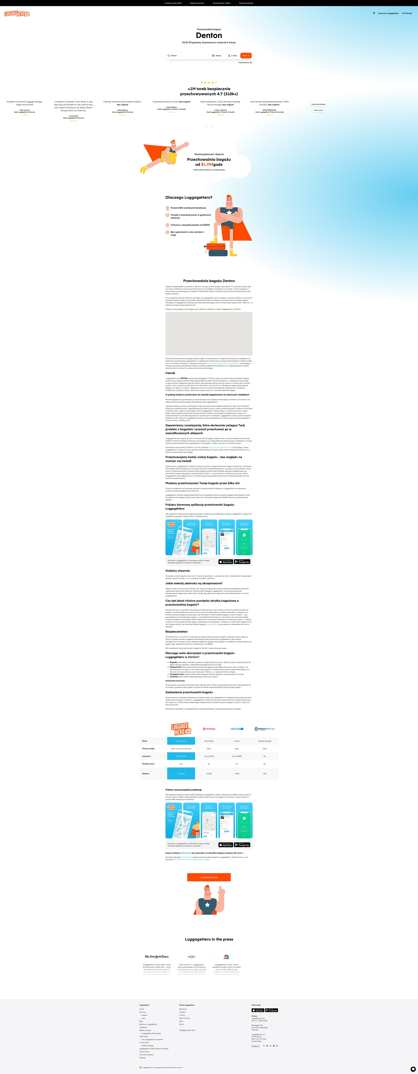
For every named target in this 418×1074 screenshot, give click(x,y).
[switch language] (374, 13)
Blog (141, 1021)
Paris (181, 1021)
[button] (413, 1069)
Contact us (256, 1046)
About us (142, 1012)
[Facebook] (264, 1046)
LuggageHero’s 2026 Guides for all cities (153, 1048)
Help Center (143, 1036)
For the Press (144, 1042)
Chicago (182, 1012)
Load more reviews (318, 104)
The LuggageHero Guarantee (152, 1039)
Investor (144, 1015)
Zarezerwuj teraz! (209, 877)
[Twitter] (267, 1046)
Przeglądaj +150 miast (187, 1030)
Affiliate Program (145, 1030)
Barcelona (182, 1009)
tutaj (187, 578)
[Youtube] (273, 1046)
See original (122, 104)
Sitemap (142, 1058)
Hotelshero (143, 1027)
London (182, 1015)
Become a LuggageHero (388, 13)
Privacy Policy (144, 1052)
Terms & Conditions (146, 1055)
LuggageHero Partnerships (151, 1033)
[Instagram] (270, 1046)
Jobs (143, 1018)
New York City (184, 1018)
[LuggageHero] (16, 15)
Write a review (318, 110)
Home (141, 1009)
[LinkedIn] (277, 1046)
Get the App (407, 13)
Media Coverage (147, 1045)
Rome (181, 1024)
